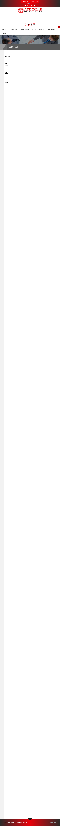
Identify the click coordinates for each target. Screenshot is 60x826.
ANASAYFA (4, 29)
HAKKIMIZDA (14, 29)
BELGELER (41, 29)
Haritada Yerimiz (34, 1)
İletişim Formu (26, 1)
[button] (29, 3)
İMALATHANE (51, 29)
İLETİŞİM (4, 33)
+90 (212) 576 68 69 (30, 5)
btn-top (30, 819)
